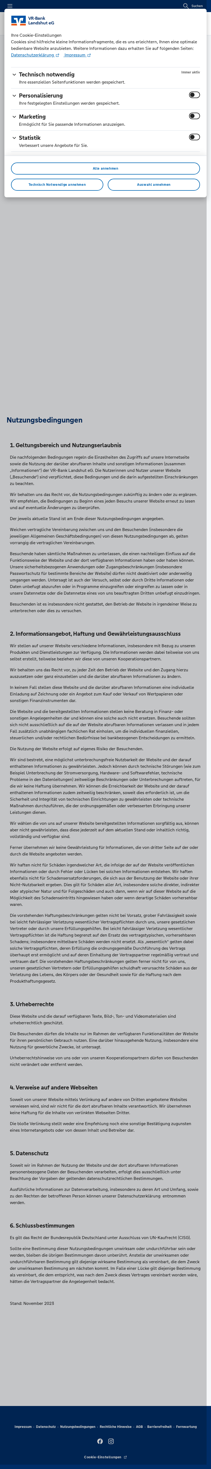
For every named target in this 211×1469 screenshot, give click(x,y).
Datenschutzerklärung (33, 55)
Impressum (75, 55)
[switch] (194, 95)
